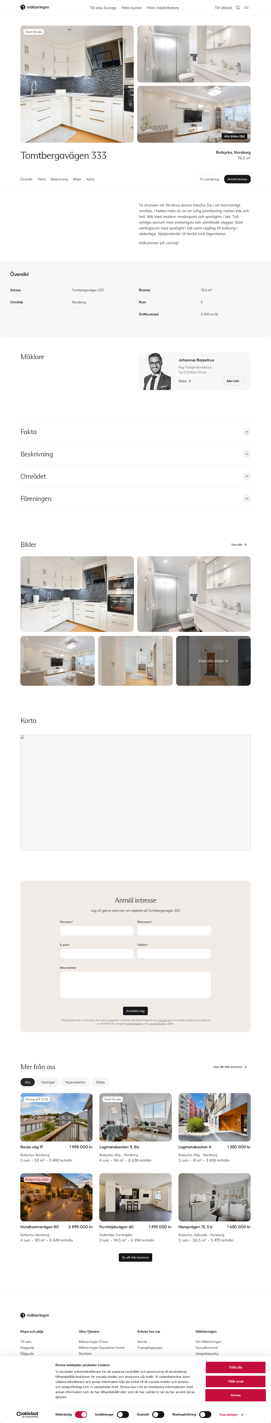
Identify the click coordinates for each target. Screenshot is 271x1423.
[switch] (123, 1414)
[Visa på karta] (135, 792)
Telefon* (142, 944)
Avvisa (236, 1395)
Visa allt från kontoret (227, 1067)
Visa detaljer (228, 1414)
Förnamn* (66, 922)
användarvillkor (158, 1023)
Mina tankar (68, 967)
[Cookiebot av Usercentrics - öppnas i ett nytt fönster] (27, 1415)
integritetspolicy (134, 1023)
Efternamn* (144, 922)
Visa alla (236, 544)
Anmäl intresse (237, 179)
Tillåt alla (235, 1367)
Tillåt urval (235, 1381)
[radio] (27, 1082)
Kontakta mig (135, 1011)
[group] (135, 1082)
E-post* (65, 944)
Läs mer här (164, 1020)
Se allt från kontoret (135, 1257)
